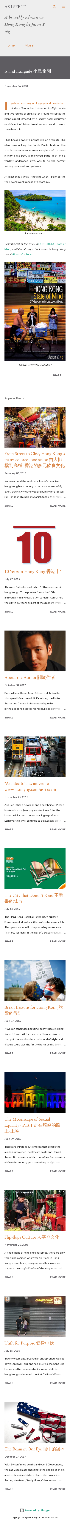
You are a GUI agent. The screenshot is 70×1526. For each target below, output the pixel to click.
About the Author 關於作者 (29, 677)
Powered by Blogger (37, 1510)
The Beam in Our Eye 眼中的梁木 (34, 1449)
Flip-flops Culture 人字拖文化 (31, 1237)
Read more (58, 505)
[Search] (54, 6)
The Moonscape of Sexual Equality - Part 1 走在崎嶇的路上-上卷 (32, 1125)
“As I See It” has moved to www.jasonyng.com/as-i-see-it (30, 786)
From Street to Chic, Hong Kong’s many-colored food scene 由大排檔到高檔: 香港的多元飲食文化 (34, 459)
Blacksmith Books (22, 254)
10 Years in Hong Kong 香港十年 (34, 571)
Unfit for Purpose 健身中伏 (29, 1343)
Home (9, 45)
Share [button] (56, 375)
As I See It (15, 7)
